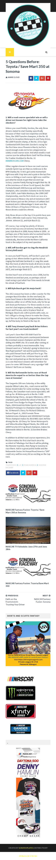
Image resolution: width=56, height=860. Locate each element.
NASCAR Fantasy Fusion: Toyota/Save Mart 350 (27, 584)
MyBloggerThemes (28, 856)
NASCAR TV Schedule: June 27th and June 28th (26, 548)
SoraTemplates (26, 848)
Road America (30, 465)
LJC (20, 465)
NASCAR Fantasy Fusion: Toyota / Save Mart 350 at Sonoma (25, 511)
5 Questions (11, 465)
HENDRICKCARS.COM (15, 160)
